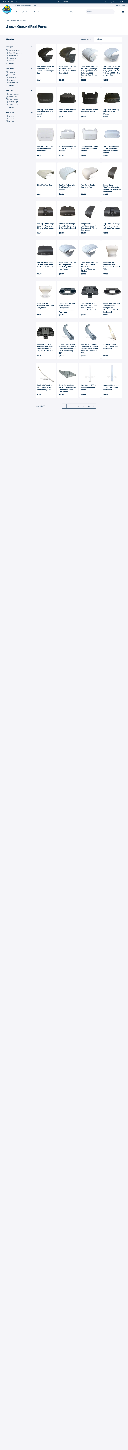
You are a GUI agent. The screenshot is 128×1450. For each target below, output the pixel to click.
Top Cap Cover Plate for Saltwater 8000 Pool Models (45, 148)
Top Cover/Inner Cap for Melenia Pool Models (111, 111)
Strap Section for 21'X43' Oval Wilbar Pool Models (110, 346)
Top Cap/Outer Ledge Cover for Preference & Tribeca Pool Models (111, 225)
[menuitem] (21, 11)
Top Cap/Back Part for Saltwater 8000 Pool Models (67, 148)
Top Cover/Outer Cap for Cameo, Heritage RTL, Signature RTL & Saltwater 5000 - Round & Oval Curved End (89, 71)
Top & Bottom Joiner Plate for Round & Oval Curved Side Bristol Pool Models (67, 388)
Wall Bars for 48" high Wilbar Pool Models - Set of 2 (89, 387)
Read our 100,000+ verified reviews (12, 2)
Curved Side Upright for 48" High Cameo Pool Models (111, 387)
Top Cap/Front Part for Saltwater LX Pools (89, 110)
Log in (123, 5)
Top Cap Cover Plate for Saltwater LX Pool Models (45, 111)
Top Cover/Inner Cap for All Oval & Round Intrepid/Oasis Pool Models (111, 149)
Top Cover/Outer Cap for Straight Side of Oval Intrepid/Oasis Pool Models (67, 265)
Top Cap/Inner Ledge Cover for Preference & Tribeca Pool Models (45, 264)
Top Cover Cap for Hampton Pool (88, 186)
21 (89, 406)
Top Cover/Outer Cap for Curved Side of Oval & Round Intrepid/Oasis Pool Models (89, 266)
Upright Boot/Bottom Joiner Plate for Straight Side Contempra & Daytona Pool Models (112, 307)
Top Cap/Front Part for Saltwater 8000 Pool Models (89, 148)
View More (11, 63)
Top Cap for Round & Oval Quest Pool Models (67, 187)
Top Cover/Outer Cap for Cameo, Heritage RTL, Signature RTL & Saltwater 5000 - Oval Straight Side (111, 70)
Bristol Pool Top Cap (44, 185)
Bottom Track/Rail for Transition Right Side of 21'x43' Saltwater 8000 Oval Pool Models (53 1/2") (67, 348)
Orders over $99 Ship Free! (64, 2)
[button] (19, 47)
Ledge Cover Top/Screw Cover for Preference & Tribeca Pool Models (89, 226)
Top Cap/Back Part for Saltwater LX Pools (67, 110)
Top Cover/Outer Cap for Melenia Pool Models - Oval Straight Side (45, 69)
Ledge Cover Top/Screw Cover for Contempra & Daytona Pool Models (112, 188)
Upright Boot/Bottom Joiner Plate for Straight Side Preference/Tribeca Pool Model (67, 307)
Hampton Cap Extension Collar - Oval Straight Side (45, 305)
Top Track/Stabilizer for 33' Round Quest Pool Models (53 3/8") (44, 387)
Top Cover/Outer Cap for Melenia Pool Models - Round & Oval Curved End (67, 69)
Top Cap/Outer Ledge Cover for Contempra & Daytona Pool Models (45, 225)
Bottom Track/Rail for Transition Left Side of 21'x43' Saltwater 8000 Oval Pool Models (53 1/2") (89, 348)
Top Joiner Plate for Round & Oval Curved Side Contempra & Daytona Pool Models (45, 347)
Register (118, 5)
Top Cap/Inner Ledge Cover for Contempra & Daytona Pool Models (67, 225)
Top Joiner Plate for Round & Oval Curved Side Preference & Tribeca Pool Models (89, 306)
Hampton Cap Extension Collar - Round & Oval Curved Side (111, 265)
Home (7, 20)
